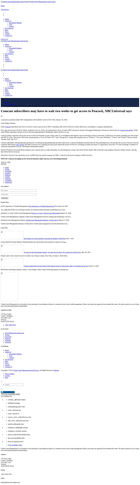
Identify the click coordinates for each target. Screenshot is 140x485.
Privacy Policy (9, 374)
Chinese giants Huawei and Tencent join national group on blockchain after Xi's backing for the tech (56, 266)
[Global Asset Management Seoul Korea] (28, 2)
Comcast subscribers (126, 130)
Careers (11, 26)
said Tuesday (20, 144)
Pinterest (7, 338)
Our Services (9, 359)
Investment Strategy (15, 23)
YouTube (8, 342)
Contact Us (8, 367)
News (7, 363)
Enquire (3, 5)
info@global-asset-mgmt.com (14, 333)
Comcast (8, 127)
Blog (6, 361)
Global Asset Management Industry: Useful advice (42, 220)
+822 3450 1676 (5, 9)
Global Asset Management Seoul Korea (26, 370)
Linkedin (8, 340)
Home (7, 350)
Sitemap (56, 370)
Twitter (7, 335)
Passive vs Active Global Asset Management (46, 213)
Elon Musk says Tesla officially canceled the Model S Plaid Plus (44, 238)
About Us (8, 352)
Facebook (8, 337)
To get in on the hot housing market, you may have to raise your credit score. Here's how (52, 252)
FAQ (10, 24)
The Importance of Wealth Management (41, 206)
